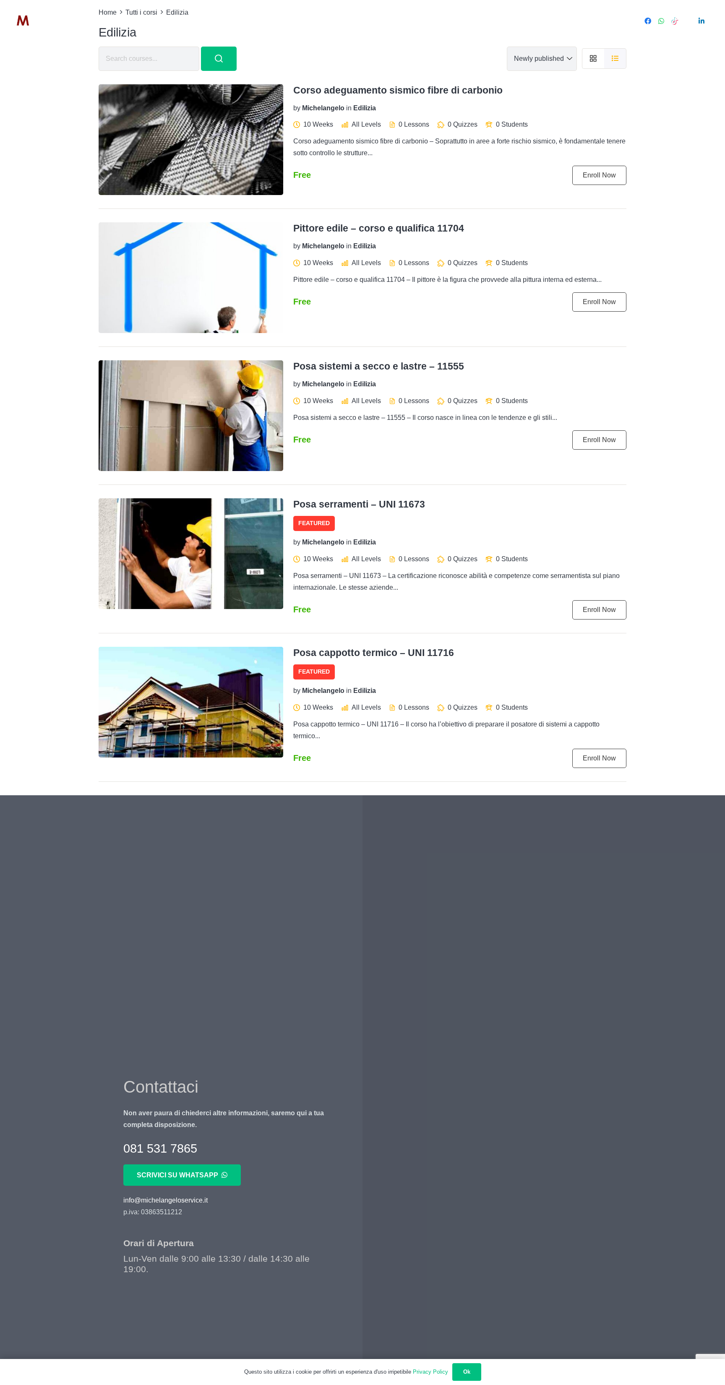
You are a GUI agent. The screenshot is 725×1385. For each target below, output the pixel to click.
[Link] (47, 21)
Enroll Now (599, 175)
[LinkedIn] (701, 21)
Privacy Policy (430, 1372)
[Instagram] (688, 21)
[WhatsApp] (661, 21)
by (296, 107)
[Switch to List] (615, 58)
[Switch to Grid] (593, 58)
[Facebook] (648, 21)
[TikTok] (674, 21)
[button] (177, 21)
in (349, 107)
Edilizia (364, 107)
